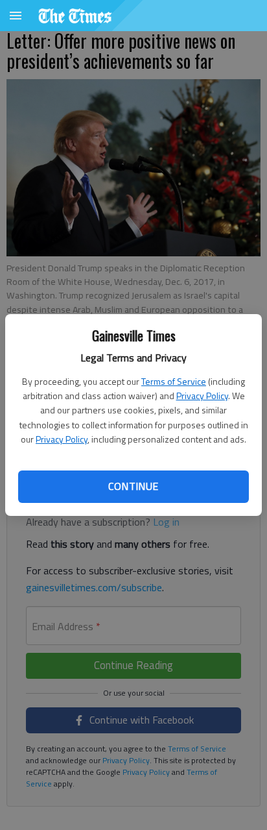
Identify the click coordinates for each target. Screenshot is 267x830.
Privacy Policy (202, 395)
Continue (133, 486)
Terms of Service (173, 381)
